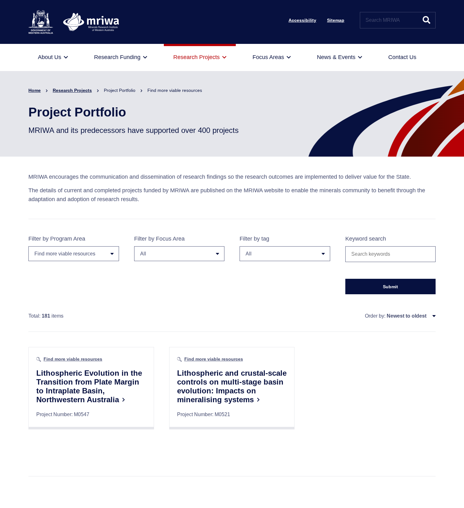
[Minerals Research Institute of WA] (73, 21)
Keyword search (365, 239)
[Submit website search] (426, 20)
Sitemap (335, 20)
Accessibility (302, 20)
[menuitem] (52, 57)
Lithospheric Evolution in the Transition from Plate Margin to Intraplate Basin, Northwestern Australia (89, 386)
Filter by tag (254, 239)
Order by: (375, 316)
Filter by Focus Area (159, 239)
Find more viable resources (73, 359)
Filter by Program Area (56, 239)
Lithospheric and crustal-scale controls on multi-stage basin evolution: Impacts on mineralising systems (232, 386)
